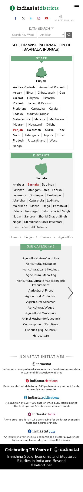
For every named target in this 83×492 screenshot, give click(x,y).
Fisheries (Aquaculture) (41, 330)
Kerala (53, 109)
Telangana (31, 135)
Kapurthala (36, 201)
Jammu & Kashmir (40, 103)
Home (13, 237)
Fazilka (57, 190)
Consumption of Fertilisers (41, 324)
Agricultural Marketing (41, 275)
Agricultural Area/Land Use (40, 258)
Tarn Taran (20, 227)
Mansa (34, 206)
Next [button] (71, 292)
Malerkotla (20, 206)
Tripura (48, 135)
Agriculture (65, 237)
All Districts (39, 227)
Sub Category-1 (40, 246)
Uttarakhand (36, 141)
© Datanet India (41, 465)
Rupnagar (32, 211)
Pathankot (60, 206)
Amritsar (18, 185)
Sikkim (49, 130)
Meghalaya (57, 119)
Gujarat (18, 98)
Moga (46, 206)
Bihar (29, 93)
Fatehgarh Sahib (38, 190)
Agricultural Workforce (40, 313)
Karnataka (38, 109)
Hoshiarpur (54, 195)
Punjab (18, 130)
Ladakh (18, 114)
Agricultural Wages (41, 308)
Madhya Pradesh (38, 114)
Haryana (33, 98)
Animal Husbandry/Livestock (41, 319)
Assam (17, 93)
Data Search (39, 29)
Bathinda (48, 185)
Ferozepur (19, 195)
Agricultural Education (41, 264)
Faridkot (18, 190)
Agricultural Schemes (40, 302)
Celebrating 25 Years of (29, 450)
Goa (62, 93)
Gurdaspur (37, 195)
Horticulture (41, 336)
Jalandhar (19, 201)
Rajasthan (34, 130)
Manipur (39, 119)
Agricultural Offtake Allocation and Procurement (41, 283)
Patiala (17, 211)
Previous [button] (13, 292)
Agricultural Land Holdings (41, 269)
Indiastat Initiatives (42, 357)
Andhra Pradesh (24, 87)
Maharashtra (21, 119)
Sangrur (29, 217)
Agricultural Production (40, 296)
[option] (41, 293)
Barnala (33, 185)
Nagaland (35, 125)
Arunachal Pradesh (52, 87)
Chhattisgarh (46, 93)
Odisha (51, 125)
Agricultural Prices (40, 291)
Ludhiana (53, 201)
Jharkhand (20, 109)
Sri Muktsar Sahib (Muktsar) (43, 222)
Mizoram (18, 125)
